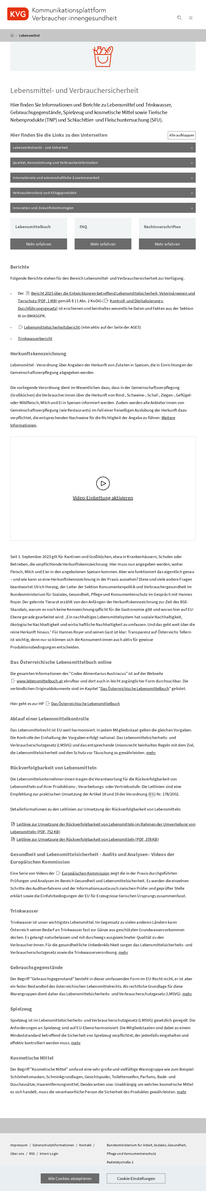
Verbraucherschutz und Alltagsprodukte (59, 192)
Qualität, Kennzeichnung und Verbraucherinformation (69, 162)
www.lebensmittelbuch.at (40, 681)
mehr (151, 752)
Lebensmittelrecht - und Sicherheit (54, 147)
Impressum (19, 1145)
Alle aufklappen (181, 135)
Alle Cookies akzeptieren (69, 1178)
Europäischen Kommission (86, 873)
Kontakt (85, 1145)
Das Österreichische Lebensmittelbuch (134, 688)
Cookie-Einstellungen (136, 1178)
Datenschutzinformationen (54, 1145)
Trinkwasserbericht (35, 338)
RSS (32, 1153)
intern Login (49, 1153)
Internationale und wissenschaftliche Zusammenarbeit (70, 177)
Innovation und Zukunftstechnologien (57, 207)
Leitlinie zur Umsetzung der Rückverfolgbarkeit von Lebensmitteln (88, 839)
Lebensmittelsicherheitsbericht (52, 327)
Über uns (17, 1153)
